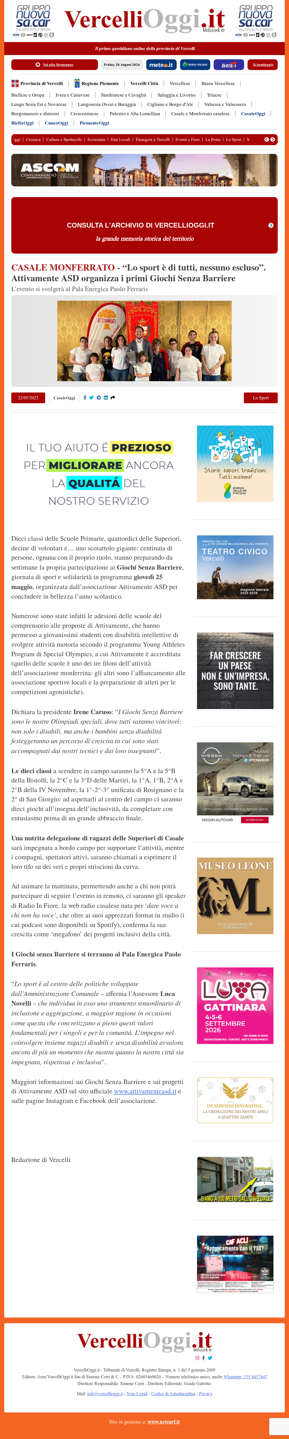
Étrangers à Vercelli (153, 139)
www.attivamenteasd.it (145, 1090)
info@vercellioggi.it (105, 1393)
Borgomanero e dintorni (35, 113)
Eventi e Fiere (188, 139)
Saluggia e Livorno (176, 95)
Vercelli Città (144, 83)
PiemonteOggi (94, 123)
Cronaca (33, 139)
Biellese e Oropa (27, 95)
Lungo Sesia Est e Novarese (39, 104)
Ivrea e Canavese (73, 95)
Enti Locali (120, 139)
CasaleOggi (253, 113)
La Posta (212, 139)
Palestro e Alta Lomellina (135, 113)
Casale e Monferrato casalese (200, 113)
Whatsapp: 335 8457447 (245, 1376)
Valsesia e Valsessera (225, 104)
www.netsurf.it (164, 1422)
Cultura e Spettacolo (64, 139)
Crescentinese (84, 113)
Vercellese (180, 83)
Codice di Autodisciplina (173, 1393)
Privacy (206, 1393)
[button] (266, 139)
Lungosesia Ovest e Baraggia (107, 104)
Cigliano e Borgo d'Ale (170, 104)
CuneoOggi (56, 123)
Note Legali (137, 1393)
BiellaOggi (22, 123)
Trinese (214, 95)
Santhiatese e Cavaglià (123, 95)
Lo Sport (233, 139)
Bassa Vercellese (218, 83)
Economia (96, 139)
